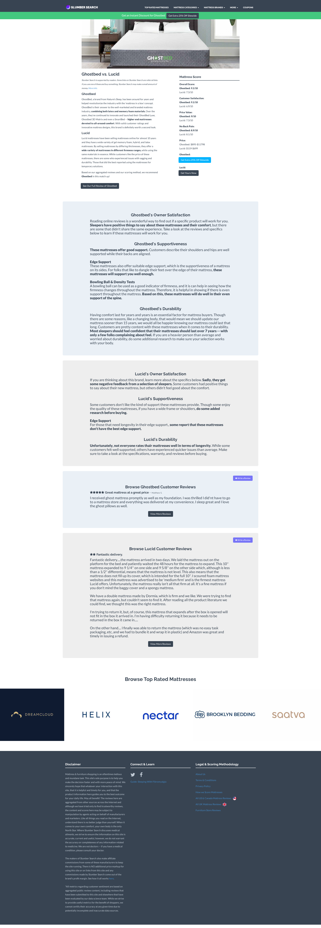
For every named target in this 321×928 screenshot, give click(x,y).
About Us (200, 774)
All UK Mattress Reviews (209, 804)
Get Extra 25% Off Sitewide (183, 15)
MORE (233, 7)
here (111, 878)
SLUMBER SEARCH (84, 7)
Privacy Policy (203, 786)
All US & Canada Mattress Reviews (214, 798)
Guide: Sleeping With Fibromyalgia (148, 781)
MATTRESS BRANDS (213, 7)
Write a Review (243, 478)
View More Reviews (160, 513)
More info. (92, 88)
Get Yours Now (188, 173)
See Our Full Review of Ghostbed (100, 185)
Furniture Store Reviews (208, 810)
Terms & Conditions (206, 780)
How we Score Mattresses (209, 792)
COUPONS (248, 7)
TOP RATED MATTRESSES (157, 7)
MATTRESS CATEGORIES (185, 7)
